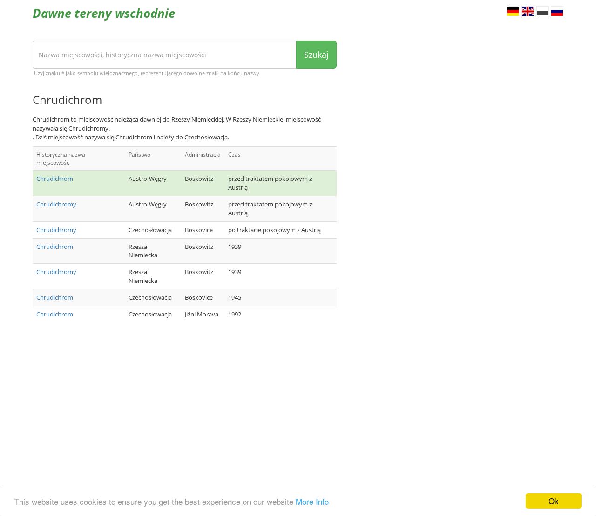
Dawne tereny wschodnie (104, 13)
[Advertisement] (185, 404)
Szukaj (316, 54)
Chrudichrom (54, 178)
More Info (312, 501)
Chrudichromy (56, 204)
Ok (554, 501)
